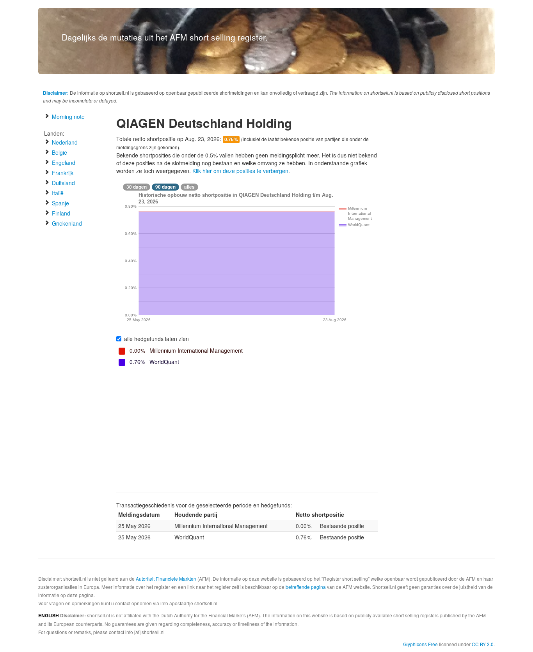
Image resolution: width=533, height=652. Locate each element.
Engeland (62, 162)
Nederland (64, 142)
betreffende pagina (306, 586)
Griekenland (66, 223)
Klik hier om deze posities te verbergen (240, 171)
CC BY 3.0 (483, 644)
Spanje (59, 203)
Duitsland (62, 183)
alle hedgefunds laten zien (156, 339)
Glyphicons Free (420, 644)
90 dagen (165, 187)
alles (189, 187)
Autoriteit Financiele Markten (166, 578)
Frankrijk (61, 173)
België (58, 152)
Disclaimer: (56, 92)
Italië (57, 193)
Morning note (67, 116)
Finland (60, 213)
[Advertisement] (247, 430)
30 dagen (136, 187)
